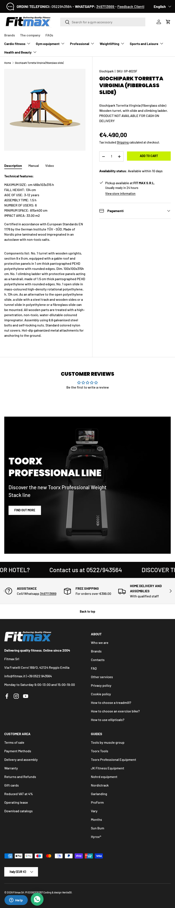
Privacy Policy (77, 474)
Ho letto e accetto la (63, 474)
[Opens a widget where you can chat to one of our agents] (16, 900)
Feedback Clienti (130, 6)
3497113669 (105, 6)
